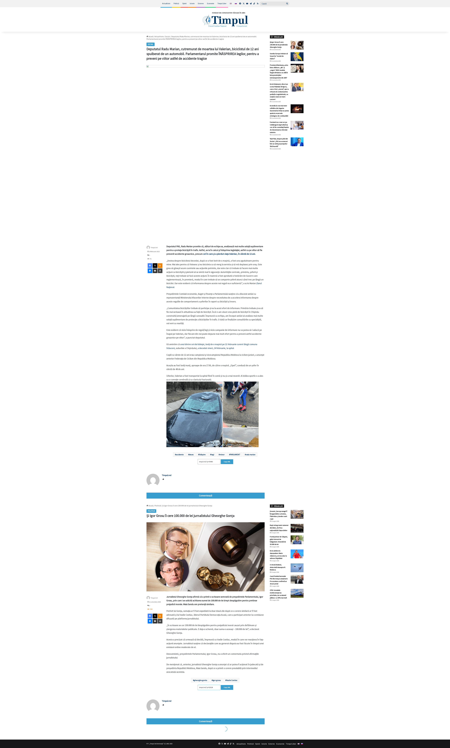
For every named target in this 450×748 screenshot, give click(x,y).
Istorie (192, 3)
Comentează (205, 495)
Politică (176, 3)
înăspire (202, 454)
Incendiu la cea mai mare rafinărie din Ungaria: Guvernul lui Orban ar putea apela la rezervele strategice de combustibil (279, 111)
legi (212, 454)
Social (167, 36)
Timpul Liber (221, 3)
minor (222, 454)
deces (191, 454)
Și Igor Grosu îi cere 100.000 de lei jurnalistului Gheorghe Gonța (279, 44)
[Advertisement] (287, 191)
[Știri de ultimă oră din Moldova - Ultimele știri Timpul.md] (225, 19)
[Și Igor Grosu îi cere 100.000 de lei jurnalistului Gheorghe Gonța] (297, 45)
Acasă (150, 36)
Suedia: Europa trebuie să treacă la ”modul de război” (279, 56)
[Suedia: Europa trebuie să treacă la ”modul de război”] (297, 56)
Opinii (184, 3)
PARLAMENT (235, 454)
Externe (201, 3)
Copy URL (227, 462)
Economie (210, 3)
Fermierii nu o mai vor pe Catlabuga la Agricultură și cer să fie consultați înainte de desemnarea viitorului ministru (279, 127)
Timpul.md (154, 247)
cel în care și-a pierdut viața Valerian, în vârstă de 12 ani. (229, 253)
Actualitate (166, 3)
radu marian (250, 454)
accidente (180, 454)
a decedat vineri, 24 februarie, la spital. (216, 348)
